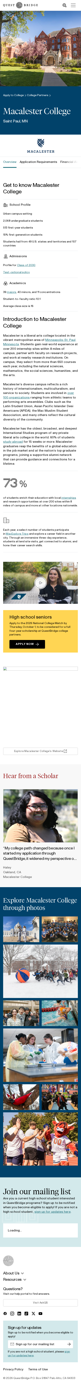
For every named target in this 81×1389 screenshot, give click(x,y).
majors (11, 292)
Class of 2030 (26, 265)
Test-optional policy (16, 272)
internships (68, 498)
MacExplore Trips (17, 533)
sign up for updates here (52, 1211)
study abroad (13, 441)
